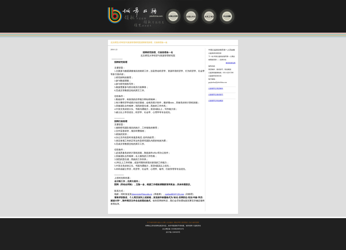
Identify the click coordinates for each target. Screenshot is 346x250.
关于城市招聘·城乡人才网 (156, 222)
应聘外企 (227, 16)
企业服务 (170, 222)
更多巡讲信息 (230, 63)
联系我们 (185, 222)
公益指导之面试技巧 (215, 94)
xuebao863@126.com (174, 194)
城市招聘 (136, 20)
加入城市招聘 (194, 222)
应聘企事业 (173, 16)
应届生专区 (191, 16)
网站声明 (177, 222)
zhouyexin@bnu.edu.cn (142, 194)
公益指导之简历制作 (215, 88)
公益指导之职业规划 (215, 101)
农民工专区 (209, 16)
